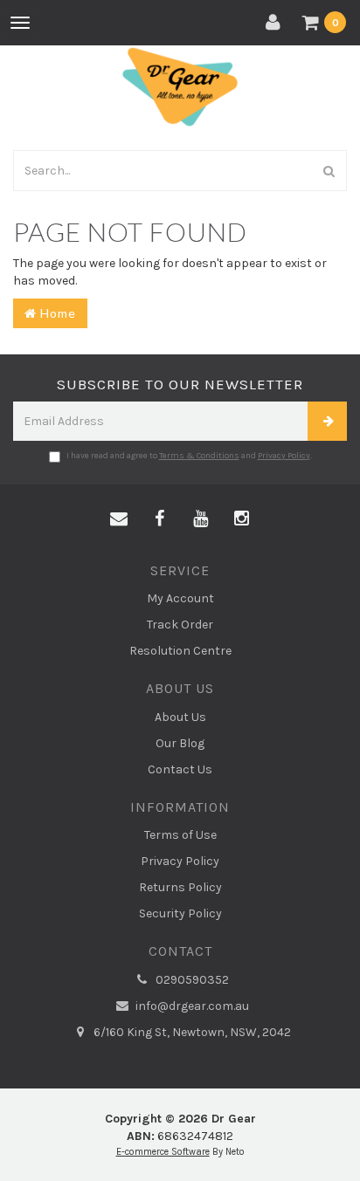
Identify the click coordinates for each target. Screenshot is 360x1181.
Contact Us (180, 769)
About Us (180, 717)
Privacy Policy (284, 455)
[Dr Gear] (180, 86)
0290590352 (191, 979)
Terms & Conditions (199, 455)
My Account (180, 598)
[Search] (329, 170)
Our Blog (180, 743)
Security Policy (180, 913)
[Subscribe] (327, 421)
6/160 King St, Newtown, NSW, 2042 (191, 1032)
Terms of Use (180, 834)
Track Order (180, 624)
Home (56, 313)
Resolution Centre (180, 650)
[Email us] (118, 519)
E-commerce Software (163, 1151)
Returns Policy (180, 887)
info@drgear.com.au (191, 1006)
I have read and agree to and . (189, 455)
